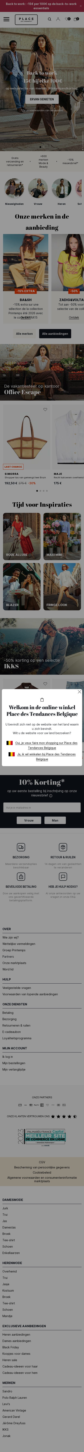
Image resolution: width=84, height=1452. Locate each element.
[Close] (79, 691)
